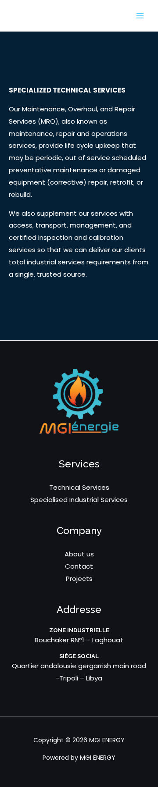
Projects (79, 578)
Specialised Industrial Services (79, 499)
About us (79, 554)
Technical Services (79, 487)
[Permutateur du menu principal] (140, 15)
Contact (79, 566)
